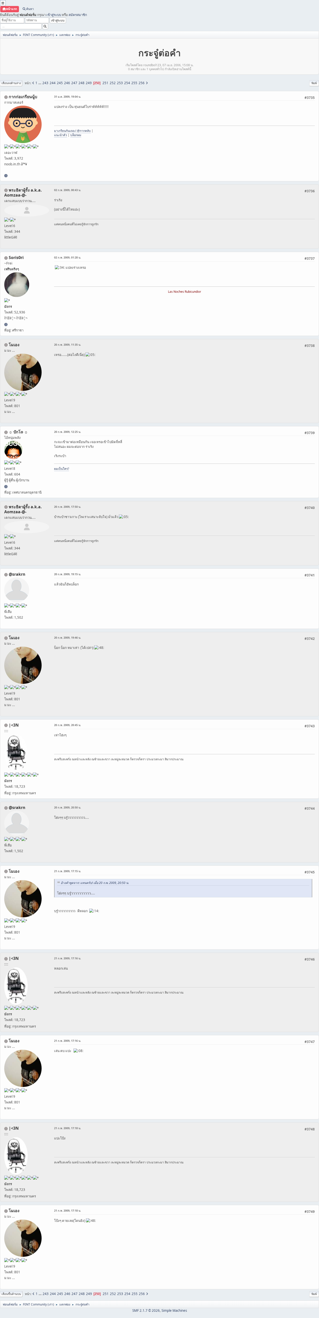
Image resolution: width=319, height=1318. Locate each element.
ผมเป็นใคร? (61, 469)
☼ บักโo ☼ (18, 432)
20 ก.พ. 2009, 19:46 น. (67, 637)
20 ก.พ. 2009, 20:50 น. (67, 807)
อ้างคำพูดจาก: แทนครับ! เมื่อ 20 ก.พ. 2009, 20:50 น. (95, 883)
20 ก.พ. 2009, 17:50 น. (67, 507)
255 (134, 83)
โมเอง (14, 344)
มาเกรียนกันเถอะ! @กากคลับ (72, 131)
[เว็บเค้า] (5, 175)
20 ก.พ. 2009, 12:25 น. (67, 432)
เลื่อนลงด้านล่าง (11, 83)
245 (60, 83)
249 (89, 83)
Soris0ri (16, 257)
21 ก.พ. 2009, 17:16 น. (67, 958)
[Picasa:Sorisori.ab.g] (5, 324)
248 (81, 83)
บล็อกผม (75, 135)
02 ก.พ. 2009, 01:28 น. (67, 257)
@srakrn (17, 574)
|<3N (14, 725)
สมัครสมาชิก (78, 14)
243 (45, 83)
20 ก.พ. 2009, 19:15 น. (67, 574)
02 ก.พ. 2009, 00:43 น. (67, 190)
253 (120, 83)
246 (67, 83)
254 (127, 83)
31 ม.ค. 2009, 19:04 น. (67, 96)
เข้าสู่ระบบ (53, 14)
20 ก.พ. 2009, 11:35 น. (67, 344)
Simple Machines (174, 1310)
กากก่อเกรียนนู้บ (23, 96)
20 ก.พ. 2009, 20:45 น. (67, 725)
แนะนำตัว (60, 135)
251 (105, 83)
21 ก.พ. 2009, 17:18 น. (67, 1128)
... (40, 83)
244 (53, 83)
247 (74, 83)
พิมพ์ (314, 83)
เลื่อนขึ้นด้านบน (11, 1294)
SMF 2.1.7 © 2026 (146, 1310)
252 (113, 83)
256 (142, 83)
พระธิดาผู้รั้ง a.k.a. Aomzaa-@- (23, 192)
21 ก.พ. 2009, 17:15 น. (67, 871)
